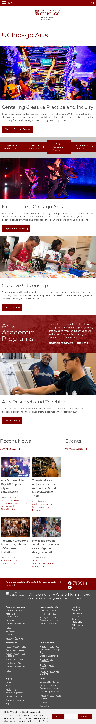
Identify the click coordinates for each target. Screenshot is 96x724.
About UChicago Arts (16, 129)
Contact (75, 619)
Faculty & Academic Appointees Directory (50, 618)
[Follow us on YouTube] (70, 587)
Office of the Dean (8, 509)
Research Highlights (49, 610)
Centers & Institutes (49, 624)
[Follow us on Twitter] (80, 583)
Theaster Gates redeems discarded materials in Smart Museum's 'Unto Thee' (45, 488)
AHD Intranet (78, 625)
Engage (9, 678)
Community (13, 500)
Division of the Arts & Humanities (59, 594)
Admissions (11, 643)
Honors (13, 563)
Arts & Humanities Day (10, 503)
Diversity (44, 699)
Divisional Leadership (50, 682)
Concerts (4, 563)
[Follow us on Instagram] (75, 583)
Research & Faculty (49, 607)
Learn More (11, 307)
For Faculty (77, 613)
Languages (11, 620)
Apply (8, 627)
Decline (71, 716)
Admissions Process (15, 650)
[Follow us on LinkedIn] (85, 583)
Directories (77, 616)
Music (3, 560)
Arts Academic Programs (58, 147)
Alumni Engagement (15, 693)
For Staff (76, 610)
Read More (85, 716)
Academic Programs (15, 607)
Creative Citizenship (35, 147)
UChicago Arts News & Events (49, 672)
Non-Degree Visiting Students (15, 654)
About (43, 678)
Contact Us (45, 706)
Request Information (15, 624)
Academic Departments (12, 615)
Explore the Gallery (15, 228)
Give (74, 628)
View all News (8, 449)
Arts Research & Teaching (82, 147)
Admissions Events (14, 659)
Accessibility (45, 702)
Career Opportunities (49, 692)
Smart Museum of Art (41, 507)
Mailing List (11, 689)
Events (3, 500)
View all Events (74, 449)
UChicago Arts (7, 506)
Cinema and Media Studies (43, 563)
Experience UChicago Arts (11, 147)
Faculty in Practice (48, 614)
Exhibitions (36, 510)
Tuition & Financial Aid (16, 646)
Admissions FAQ (13, 663)
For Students (78, 607)
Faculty (24, 503)
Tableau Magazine (14, 696)
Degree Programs (14, 610)
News (8, 682)
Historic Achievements (50, 695)
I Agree (58, 716)
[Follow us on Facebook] (70, 583)
